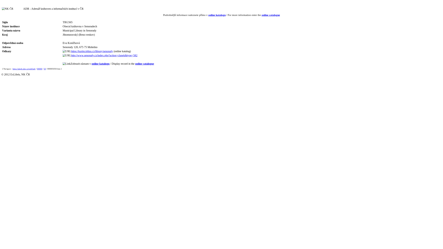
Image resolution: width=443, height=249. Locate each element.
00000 (39, 69)
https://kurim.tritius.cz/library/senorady (92, 51)
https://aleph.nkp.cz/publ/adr (24, 69)
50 (45, 69)
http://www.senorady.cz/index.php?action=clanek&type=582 (104, 55)
